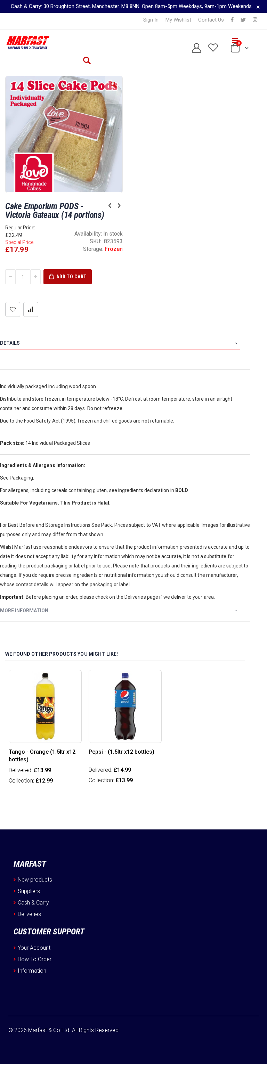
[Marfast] (27, 42)
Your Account (34, 947)
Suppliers (29, 891)
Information (32, 970)
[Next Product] (119, 206)
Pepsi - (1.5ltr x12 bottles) (121, 751)
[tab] (125, 344)
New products (35, 879)
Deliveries (29, 914)
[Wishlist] (210, 48)
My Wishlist (178, 20)
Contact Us (211, 20)
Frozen (114, 249)
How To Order (34, 959)
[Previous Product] (110, 206)
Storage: (94, 249)
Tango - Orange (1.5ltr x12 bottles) (42, 755)
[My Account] (193, 48)
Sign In (151, 20)
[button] (113, 90)
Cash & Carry (33, 902)
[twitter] (243, 20)
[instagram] (255, 20)
